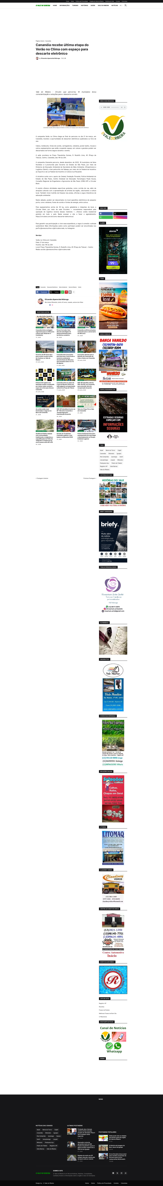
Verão (79, 287)
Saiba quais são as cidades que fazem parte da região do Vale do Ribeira (117, 1137)
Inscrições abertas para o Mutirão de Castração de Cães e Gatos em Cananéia (86, 356)
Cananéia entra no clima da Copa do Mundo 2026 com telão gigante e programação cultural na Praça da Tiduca (66, 385)
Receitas (101, 1007)
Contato (118, 1)
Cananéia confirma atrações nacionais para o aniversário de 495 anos (87, 331)
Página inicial (40, 41)
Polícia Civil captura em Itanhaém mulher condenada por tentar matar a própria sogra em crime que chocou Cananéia (45, 386)
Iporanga (114, 457)
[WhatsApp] (62, 292)
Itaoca (58, 1136)
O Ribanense (103, 1016)
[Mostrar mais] (73, 292)
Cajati (119, 450)
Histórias (84, 5)
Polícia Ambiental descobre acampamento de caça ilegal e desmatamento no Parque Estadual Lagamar (87, 436)
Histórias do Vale (109, 1)
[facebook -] (50, 305)
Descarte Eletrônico (52, 287)
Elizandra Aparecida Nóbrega (56, 299)
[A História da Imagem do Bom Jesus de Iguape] (103, 1148)
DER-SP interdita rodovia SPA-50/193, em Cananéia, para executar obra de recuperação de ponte (86, 385)
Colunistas (124, 1)
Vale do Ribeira (103, 5)
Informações (65, 5)
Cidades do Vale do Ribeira (97, 1)
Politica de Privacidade (82, 1)
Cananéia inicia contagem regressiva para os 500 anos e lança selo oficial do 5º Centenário (45, 332)
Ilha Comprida (104, 457)
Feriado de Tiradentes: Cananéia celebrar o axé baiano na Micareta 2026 (65, 435)
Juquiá (113, 460)
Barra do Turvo (110, 450)
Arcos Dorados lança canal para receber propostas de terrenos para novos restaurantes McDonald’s (117, 1156)
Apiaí (101, 450)
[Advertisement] (81, 24)
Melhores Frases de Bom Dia (107, 1013)
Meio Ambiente (63, 287)
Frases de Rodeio (104, 1010)
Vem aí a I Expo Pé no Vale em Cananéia (86, 410)
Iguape (119, 453)
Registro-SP (103, 466)
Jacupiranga (104, 460)
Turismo (75, 5)
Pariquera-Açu (104, 463)
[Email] (70, 292)
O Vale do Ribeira (48, 1183)
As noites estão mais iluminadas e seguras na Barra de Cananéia (43, 410)
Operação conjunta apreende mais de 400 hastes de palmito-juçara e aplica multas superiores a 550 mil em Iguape (86, 1146)
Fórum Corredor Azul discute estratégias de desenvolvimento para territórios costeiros (64, 332)
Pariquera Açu (49, 1142)
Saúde (93, 5)
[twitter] (120, 213)
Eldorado (111, 453)
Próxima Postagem (89, 478)
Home (67, 1)
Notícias (114, 5)
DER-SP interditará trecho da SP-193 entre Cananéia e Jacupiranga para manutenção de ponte (66, 411)
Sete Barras (113, 466)
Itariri (121, 457)
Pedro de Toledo (117, 463)
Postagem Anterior (42, 478)
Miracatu (120, 460)
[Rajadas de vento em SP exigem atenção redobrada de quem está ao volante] (71, 1158)
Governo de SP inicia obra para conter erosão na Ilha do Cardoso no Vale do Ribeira (44, 357)
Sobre (72, 1)
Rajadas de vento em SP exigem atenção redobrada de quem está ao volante (86, 1157)
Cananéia (48, 41)
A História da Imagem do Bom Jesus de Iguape (117, 1146)
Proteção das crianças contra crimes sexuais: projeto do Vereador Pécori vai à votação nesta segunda (86, 1132)
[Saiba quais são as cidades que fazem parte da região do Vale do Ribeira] (103, 1138)
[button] (121, 5)
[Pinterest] (66, 292)
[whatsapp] (106, 217)
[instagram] (52, 305)
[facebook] (106, 213)
